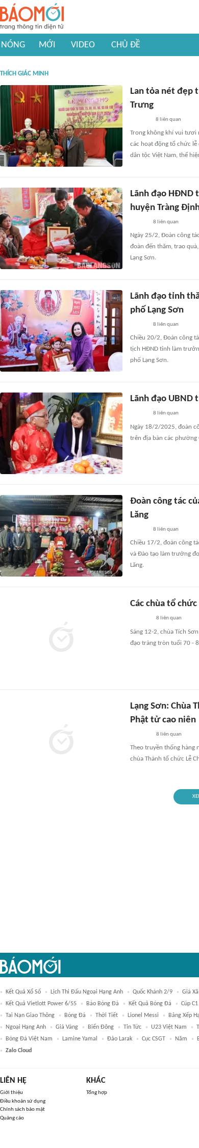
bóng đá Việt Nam (29, 1039)
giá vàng (67, 1027)
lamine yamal (79, 1039)
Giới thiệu (11, 1092)
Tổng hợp (96, 1092)
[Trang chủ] (32, 17)
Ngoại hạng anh (26, 1027)
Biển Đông (101, 1027)
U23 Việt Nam (169, 1027)
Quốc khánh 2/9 (152, 992)
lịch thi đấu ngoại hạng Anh (87, 992)
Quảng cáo (12, 1118)
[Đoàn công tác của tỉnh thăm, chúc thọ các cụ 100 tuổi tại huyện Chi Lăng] (61, 536)
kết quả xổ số (23, 992)
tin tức (132, 1027)
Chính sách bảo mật (22, 1109)
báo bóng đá (102, 1004)
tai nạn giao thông (30, 1015)
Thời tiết (106, 1015)
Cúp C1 (189, 1004)
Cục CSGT (153, 1039)
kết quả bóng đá (150, 1004)
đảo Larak (119, 1039)
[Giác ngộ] (140, 619)
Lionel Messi (143, 1015)
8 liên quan (168, 119)
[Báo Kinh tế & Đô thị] (140, 120)
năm (181, 1039)
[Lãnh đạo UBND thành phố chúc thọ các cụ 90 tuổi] (61, 433)
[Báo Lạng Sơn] (138, 222)
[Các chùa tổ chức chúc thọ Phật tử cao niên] (61, 638)
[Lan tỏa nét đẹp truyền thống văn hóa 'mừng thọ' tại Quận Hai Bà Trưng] (61, 126)
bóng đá (75, 1015)
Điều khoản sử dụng (22, 1101)
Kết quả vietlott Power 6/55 (41, 1004)
